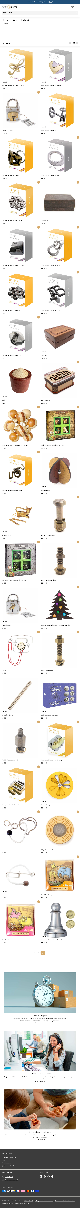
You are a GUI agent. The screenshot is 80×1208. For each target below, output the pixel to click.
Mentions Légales (7, 1203)
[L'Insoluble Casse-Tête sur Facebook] (45, 1176)
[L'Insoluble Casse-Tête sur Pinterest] (52, 1176)
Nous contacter (40, 1081)
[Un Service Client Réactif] (40, 1051)
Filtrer (7, 43)
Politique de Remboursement (44, 1201)
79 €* (50, 2)
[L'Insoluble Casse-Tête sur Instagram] (41, 1176)
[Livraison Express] (40, 992)
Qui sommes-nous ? (40, 1139)
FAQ (3, 1160)
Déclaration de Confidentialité (65, 1201)
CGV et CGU (28, 1201)
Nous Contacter (6, 1163)
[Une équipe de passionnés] (40, 1109)
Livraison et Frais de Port (9, 1157)
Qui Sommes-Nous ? (8, 1166)
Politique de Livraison (22, 1203)
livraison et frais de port (40, 1023)
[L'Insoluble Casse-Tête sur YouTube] (49, 1176)
